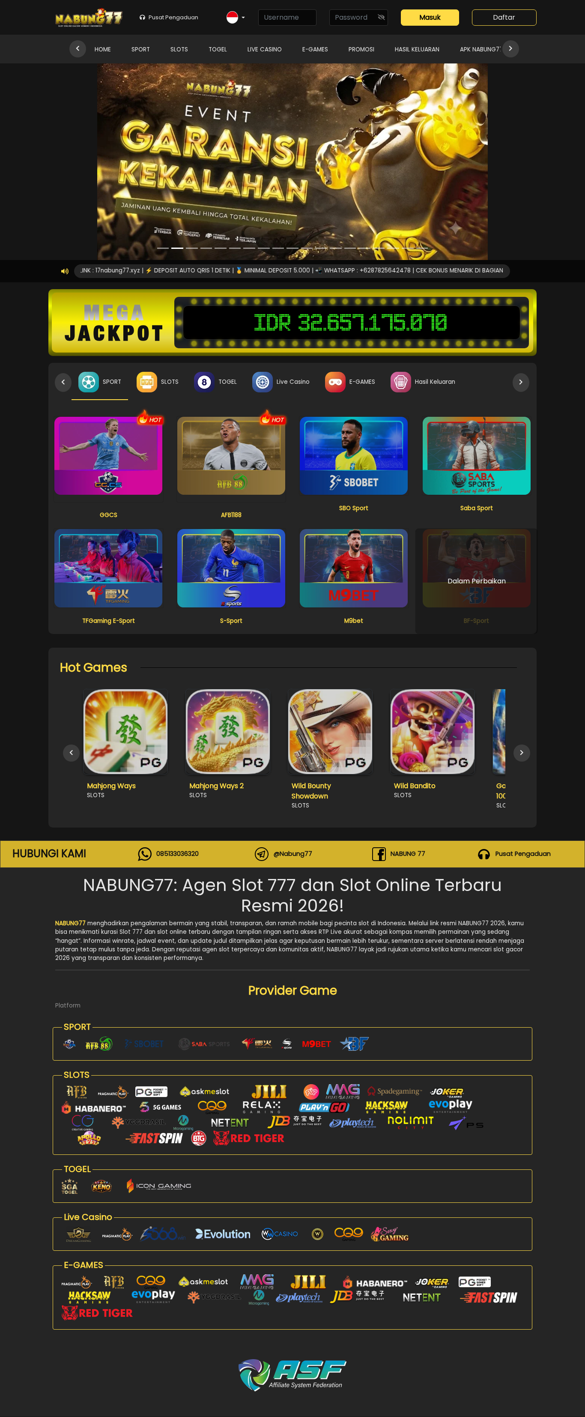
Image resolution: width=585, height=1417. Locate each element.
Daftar (504, 17)
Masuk (430, 17)
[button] (236, 18)
